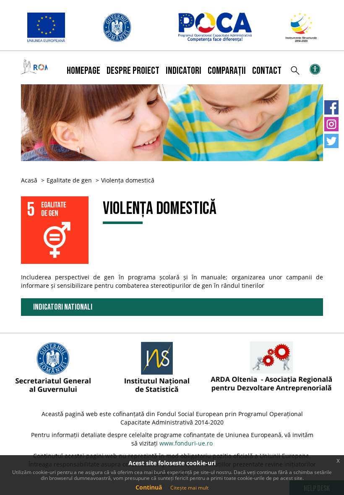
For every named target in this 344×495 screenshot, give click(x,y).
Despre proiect (133, 71)
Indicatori (183, 71)
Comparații (227, 71)
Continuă (149, 487)
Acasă (29, 180)
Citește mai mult (189, 487)
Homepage (83, 71)
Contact (266, 71)
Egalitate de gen (69, 180)
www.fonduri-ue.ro (186, 443)
